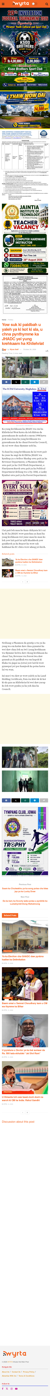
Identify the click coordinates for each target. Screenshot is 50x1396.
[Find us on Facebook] (2, 1388)
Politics (10, 320)
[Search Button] (47, 4)
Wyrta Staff (14, 349)
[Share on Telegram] (34, 382)
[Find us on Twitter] (7, 1388)
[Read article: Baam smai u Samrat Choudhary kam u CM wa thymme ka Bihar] (7, 573)
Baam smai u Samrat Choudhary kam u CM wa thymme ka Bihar (31, 571)
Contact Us (16, 1372)
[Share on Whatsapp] (25, 382)
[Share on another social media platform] (44, 382)
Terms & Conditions (26, 1376)
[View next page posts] (27, 582)
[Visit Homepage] (20, 3)
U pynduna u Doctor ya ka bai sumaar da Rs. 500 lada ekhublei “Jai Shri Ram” (23, 1051)
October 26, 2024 (29, 349)
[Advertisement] (25, 614)
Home (4, 320)
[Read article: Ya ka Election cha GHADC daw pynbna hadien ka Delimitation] (7, 562)
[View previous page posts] (23, 582)
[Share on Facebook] (6, 382)
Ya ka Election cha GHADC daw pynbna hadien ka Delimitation (29, 560)
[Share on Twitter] (16, 382)
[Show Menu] (3, 4)
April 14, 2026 (8, 1057)
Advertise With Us (9, 1376)
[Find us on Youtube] (16, 1388)
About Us (5, 1372)
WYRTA (10, 1362)
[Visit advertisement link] (25, 104)
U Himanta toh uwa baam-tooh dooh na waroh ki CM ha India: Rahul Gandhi (22, 1098)
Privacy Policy (28, 1372)
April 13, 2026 (8, 1104)
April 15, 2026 (22, 565)
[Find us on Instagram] (12, 1388)
